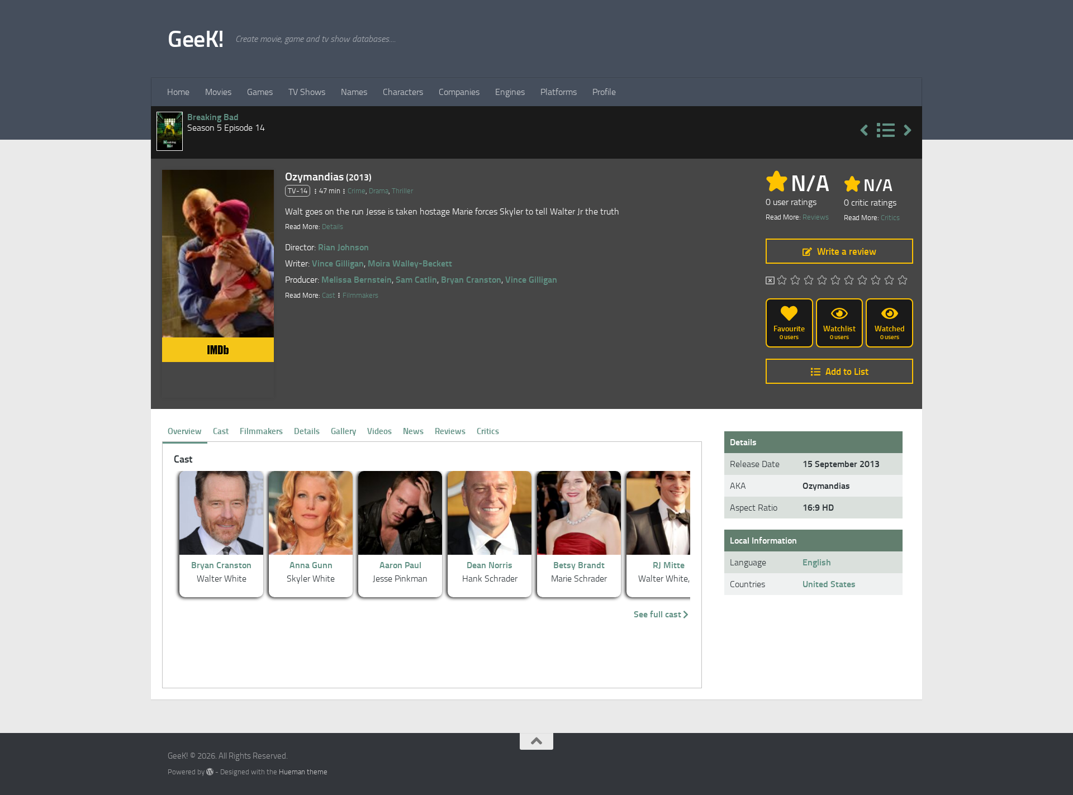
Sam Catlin (416, 279)
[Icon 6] (849, 281)
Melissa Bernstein (356, 279)
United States (829, 584)
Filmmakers (360, 295)
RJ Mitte (669, 565)
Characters (403, 92)
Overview (185, 431)
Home (178, 92)
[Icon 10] (903, 281)
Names (354, 92)
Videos (379, 431)
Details (332, 226)
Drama (378, 191)
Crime (356, 191)
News (413, 431)
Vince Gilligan (338, 263)
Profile (604, 92)
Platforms (558, 92)
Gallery (343, 431)
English (817, 562)
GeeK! (196, 39)
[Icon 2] (795, 281)
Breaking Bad (213, 117)
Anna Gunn (311, 565)
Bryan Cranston (471, 279)
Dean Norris (489, 565)
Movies (218, 92)
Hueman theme (303, 772)
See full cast (657, 614)
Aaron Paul (400, 565)
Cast (328, 295)
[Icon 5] (835, 281)
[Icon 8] (876, 281)
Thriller (402, 191)
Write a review (846, 251)
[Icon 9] (889, 281)
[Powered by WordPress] (209, 771)
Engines (510, 92)
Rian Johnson (343, 247)
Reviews (816, 217)
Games (260, 92)
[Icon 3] (809, 281)
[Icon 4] (822, 281)
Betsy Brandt (579, 565)
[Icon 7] (862, 281)
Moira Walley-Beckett (410, 263)
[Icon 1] (782, 281)
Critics (890, 217)
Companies (459, 92)
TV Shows (306, 92)
